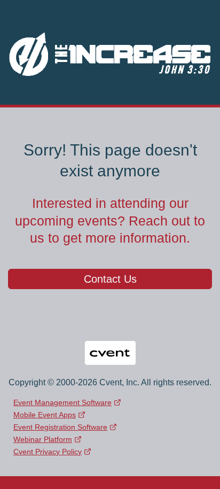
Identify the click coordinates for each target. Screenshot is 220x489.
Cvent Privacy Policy (47, 451)
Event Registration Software (60, 427)
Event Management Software (62, 402)
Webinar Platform (42, 439)
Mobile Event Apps (44, 414)
